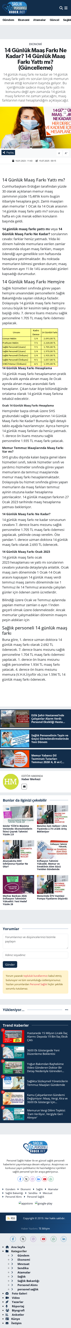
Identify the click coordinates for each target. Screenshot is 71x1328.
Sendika (32, 1193)
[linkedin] (64, 1239)
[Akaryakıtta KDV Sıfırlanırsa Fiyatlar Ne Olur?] (18, 849)
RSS (12, 1218)
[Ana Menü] (66, 8)
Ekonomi (23, 20)
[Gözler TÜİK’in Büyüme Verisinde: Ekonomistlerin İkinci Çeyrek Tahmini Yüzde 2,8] (18, 814)
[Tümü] (66, 1010)
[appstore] (26, 1204)
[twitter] (23, 1239)
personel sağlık (27, 1289)
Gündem (8, 20)
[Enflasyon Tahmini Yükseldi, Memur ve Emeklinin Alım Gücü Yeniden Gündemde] (52, 849)
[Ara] (61, 8)
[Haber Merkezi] (11, 781)
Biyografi (18, 1310)
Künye (15, 1319)
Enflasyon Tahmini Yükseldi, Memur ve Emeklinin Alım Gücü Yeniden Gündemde (49, 865)
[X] (26, 1179)
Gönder (10, 964)
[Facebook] (20, 1179)
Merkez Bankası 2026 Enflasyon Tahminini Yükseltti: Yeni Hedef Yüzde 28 (15, 900)
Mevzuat (47, 1193)
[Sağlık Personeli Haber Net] (14, 8)
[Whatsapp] (50, 1179)
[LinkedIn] (38, 1179)
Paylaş (10, 152)
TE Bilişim (44, 1228)
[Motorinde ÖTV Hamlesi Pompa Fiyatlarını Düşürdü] (52, 884)
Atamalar (39, 20)
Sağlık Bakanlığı (14, 1193)
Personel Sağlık (38, 984)
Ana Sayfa (18, 1247)
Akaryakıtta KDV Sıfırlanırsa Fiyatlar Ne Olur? (15, 863)
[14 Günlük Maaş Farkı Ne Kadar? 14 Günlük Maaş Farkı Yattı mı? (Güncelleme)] (35, 127)
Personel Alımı (13, 1196)
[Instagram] (32, 1179)
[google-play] (43, 1204)
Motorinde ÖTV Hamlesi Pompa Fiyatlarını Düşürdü (52, 897)
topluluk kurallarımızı (35, 975)
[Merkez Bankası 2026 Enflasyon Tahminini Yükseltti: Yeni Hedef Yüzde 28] (18, 884)
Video (15, 1298)
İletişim (16, 1323)
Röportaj (17, 1306)
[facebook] (13, 1239)
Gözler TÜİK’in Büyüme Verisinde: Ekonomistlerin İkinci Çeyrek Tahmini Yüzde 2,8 (17, 830)
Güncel (54, 20)
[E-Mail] (24, 786)
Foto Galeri (19, 1293)
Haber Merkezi (30, 779)
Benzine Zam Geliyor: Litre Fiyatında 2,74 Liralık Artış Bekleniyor (52, 828)
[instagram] (33, 1239)
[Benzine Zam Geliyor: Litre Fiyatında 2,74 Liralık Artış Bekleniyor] (52, 814)
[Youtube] (44, 1179)
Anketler (17, 1315)
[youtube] (43, 1239)
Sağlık (39, 1189)
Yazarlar (17, 1302)
